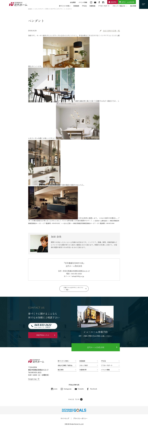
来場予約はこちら (42, 335)
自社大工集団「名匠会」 (65, 365)
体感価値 (76, 6)
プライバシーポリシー (80, 418)
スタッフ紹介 (83, 365)
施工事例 (60, 370)
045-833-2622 (36, 372)
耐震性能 (92, 6)
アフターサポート (104, 6)
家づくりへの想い (64, 6)
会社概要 (73, 2)
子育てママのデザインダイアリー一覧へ (73, 289)
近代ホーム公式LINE (127, 2)
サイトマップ (65, 418)
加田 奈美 (111, 30)
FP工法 (84, 6)
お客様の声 (82, 370)
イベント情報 (83, 2)
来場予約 (113, 2)
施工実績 (133, 6)
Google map (32, 379)
